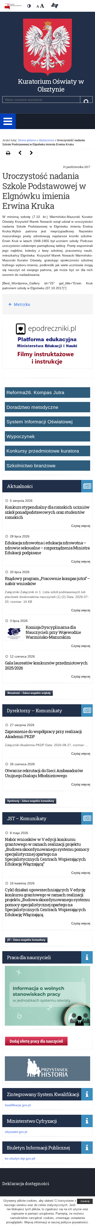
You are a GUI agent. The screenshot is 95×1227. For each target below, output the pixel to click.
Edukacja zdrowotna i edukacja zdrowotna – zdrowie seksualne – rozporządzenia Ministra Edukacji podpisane (47, 547)
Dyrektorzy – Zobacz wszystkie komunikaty (30, 801)
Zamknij (84, 1201)
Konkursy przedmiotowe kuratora (42, 450)
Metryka (21, 304)
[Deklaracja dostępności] (54, 6)
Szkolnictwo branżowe (31, 465)
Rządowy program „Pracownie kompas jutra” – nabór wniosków (47, 581)
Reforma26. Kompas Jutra (35, 392)
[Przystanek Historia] (47, 1078)
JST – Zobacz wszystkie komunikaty (26, 940)
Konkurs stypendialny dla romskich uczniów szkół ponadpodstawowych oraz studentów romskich (47, 512)
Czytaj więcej (80, 526)
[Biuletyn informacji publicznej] (13, 6)
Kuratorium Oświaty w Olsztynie (51, 85)
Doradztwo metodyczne (32, 407)
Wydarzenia (46, 140)
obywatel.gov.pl (16, 1132)
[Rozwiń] (8, 121)
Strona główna (27, 140)
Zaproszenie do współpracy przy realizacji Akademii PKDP (43, 734)
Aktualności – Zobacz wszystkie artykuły (28, 693)
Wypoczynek (20, 436)
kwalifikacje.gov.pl (18, 1105)
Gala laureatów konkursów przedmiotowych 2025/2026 (46, 665)
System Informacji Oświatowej (39, 421)
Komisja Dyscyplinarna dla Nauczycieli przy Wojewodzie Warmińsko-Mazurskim (53, 632)
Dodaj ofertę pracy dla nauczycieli (36, 1041)
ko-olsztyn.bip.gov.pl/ (20, 1158)
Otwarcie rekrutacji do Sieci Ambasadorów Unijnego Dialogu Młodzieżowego (44, 773)
